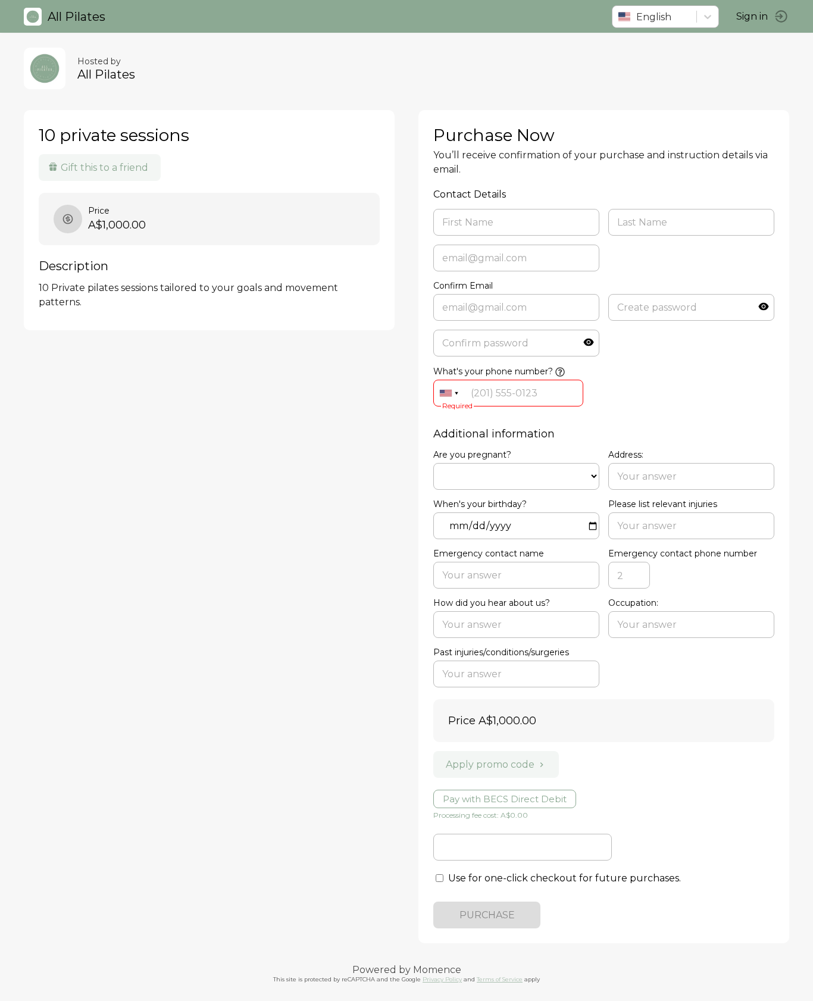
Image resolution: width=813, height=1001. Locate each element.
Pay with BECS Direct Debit (505, 799)
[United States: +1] (449, 393)
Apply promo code (490, 764)
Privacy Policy (442, 979)
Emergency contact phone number (682, 553)
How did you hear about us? (491, 603)
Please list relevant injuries (662, 504)
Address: (625, 454)
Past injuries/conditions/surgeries (501, 652)
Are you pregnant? (472, 454)
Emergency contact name (488, 553)
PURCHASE (487, 915)
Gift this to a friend (104, 167)
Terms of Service (500, 979)
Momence (437, 969)
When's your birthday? (480, 504)
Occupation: (633, 603)
